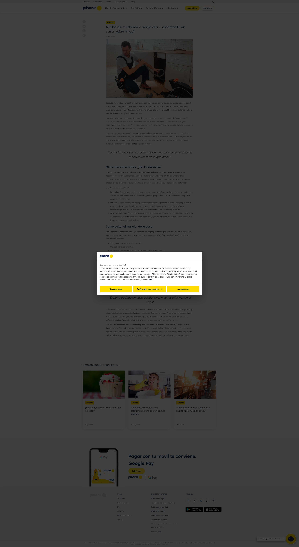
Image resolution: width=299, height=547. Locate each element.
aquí (151, 280)
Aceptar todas (183, 289)
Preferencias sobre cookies (148, 289)
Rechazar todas (116, 289)
